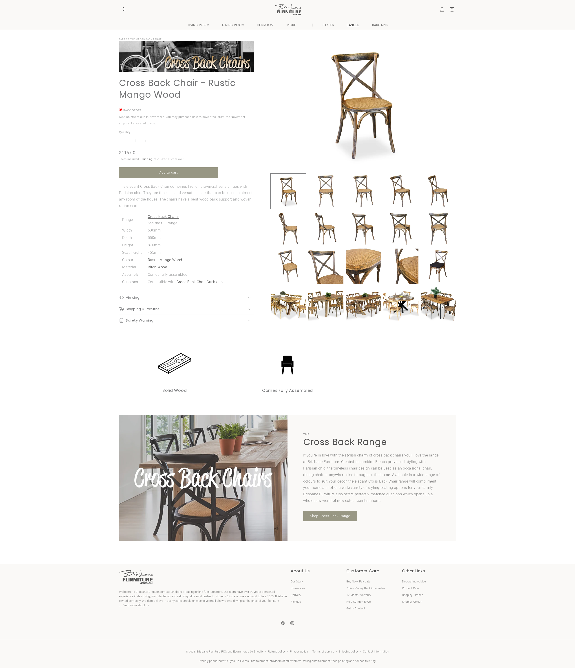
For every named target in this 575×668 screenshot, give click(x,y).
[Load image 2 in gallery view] (325, 191)
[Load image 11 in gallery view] (288, 266)
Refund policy (277, 651)
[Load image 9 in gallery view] (400, 228)
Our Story (297, 581)
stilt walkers (294, 661)
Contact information (376, 651)
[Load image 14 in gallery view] (400, 266)
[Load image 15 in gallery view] (438, 266)
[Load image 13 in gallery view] (363, 266)
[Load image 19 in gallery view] (400, 303)
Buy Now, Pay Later (359, 581)
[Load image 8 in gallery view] (363, 228)
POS (224, 651)
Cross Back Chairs (163, 216)
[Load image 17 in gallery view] (325, 303)
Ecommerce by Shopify (248, 651)
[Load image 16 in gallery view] (288, 303)
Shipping (147, 159)
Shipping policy (348, 651)
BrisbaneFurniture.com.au (153, 591)
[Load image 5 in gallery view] (438, 191)
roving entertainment (316, 661)
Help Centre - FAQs (358, 601)
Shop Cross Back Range (330, 516)
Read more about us (136, 605)
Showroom (298, 588)
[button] (124, 9)
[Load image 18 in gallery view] (363, 303)
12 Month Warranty (358, 594)
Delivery (296, 594)
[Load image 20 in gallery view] (438, 303)
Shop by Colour (412, 601)
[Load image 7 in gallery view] (325, 228)
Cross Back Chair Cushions (200, 282)
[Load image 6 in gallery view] (288, 228)
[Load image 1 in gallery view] (288, 191)
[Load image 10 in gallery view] (438, 228)
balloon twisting (365, 661)
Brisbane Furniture (209, 651)
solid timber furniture (209, 596)
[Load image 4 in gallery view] (400, 191)
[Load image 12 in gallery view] (325, 266)
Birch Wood (157, 267)
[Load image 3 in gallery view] (363, 191)
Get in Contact (355, 608)
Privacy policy (299, 651)
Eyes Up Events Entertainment (248, 661)
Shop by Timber (412, 594)
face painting (340, 661)
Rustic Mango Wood (165, 260)
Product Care (410, 588)
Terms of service (323, 651)
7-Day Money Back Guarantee (365, 588)
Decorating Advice (414, 581)
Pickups (296, 601)
